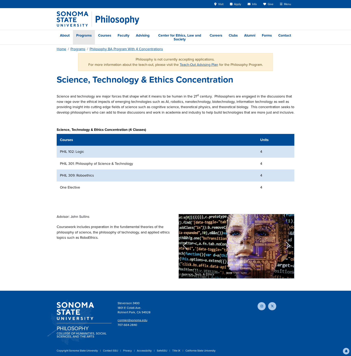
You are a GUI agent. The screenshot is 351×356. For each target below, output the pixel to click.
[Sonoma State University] (74, 19)
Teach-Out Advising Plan (199, 64)
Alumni (249, 35)
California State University (200, 350)
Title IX (176, 350)
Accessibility (144, 350)
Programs (84, 35)
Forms (267, 35)
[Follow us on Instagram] (262, 306)
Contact (284, 35)
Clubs (233, 35)
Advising (143, 35)
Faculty (123, 35)
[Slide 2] (236, 273)
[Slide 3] (244, 273)
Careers (216, 35)
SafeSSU (162, 350)
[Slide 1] (229, 273)
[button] (346, 351)
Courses (104, 35)
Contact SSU (111, 350)
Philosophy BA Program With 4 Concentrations (126, 48)
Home (61, 48)
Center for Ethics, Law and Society (179, 37)
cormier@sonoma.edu (132, 320)
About (65, 35)
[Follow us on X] (272, 306)
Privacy (127, 350)
